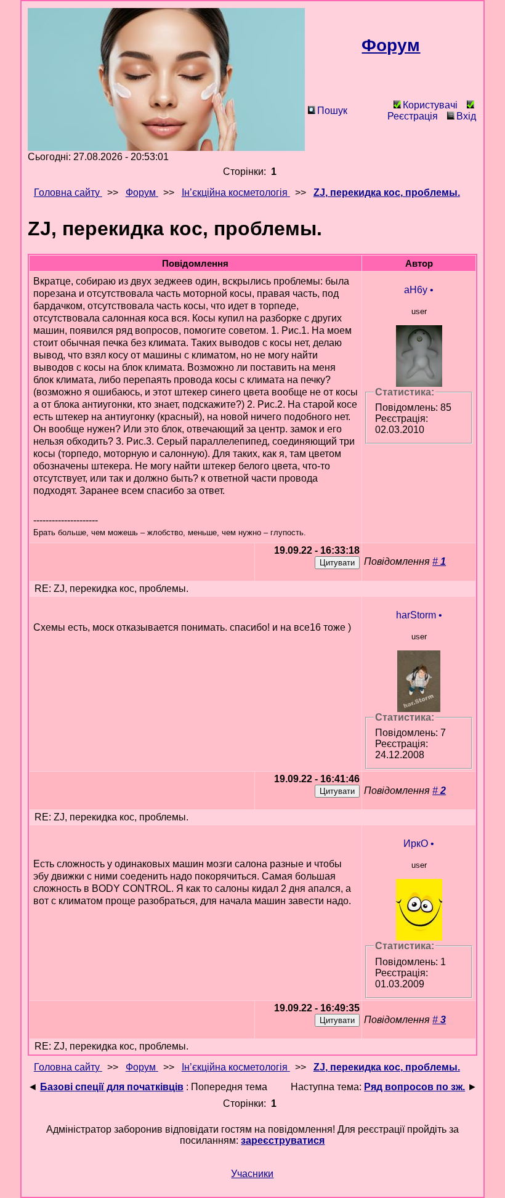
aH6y (415, 290)
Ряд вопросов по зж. (414, 1087)
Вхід (466, 116)
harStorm (416, 615)
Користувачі (430, 105)
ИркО (415, 843)
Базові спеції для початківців (112, 1087)
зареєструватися (283, 1140)
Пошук (332, 110)
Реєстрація (412, 116)
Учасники (252, 1173)
